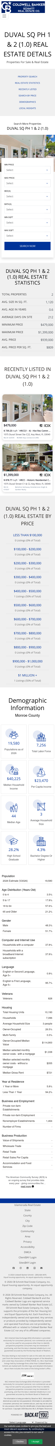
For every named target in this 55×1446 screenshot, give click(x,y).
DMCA (27, 1252)
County (27, 1215)
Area (27, 1236)
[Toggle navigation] (4, 16)
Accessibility (28, 1247)
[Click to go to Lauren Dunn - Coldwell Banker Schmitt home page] (23, 7)
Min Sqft (8, 217)
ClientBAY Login (28, 1257)
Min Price (9, 164)
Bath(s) (8, 204)
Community (27, 1231)
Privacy (27, 1241)
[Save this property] (49, 398)
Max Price (9, 177)
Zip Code (27, 1226)
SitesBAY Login (27, 1262)
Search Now (27, 246)
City (27, 1220)
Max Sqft (9, 230)
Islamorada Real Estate (27, 1205)
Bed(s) (7, 191)
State (28, 1210)
